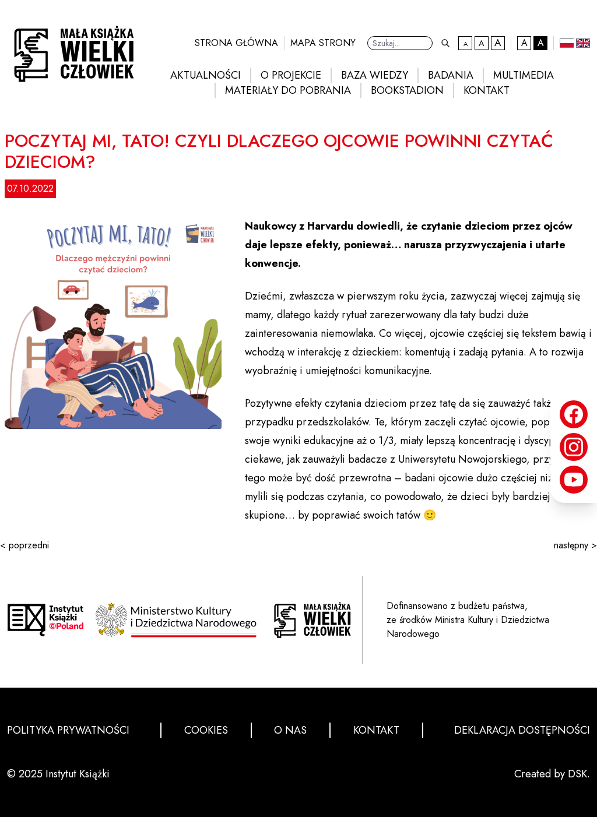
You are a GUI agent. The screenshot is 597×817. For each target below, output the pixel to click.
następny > (575, 545)
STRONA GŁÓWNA (236, 43)
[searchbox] (400, 43)
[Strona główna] (312, 620)
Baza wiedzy (374, 75)
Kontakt (486, 90)
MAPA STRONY (323, 43)
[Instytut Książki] (45, 620)
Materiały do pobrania (288, 90)
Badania (450, 75)
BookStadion (407, 90)
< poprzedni (24, 545)
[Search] (445, 43)
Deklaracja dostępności (522, 730)
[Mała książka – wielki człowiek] (70, 50)
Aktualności (205, 75)
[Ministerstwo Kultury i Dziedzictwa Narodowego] (179, 620)
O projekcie (291, 75)
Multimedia (523, 75)
